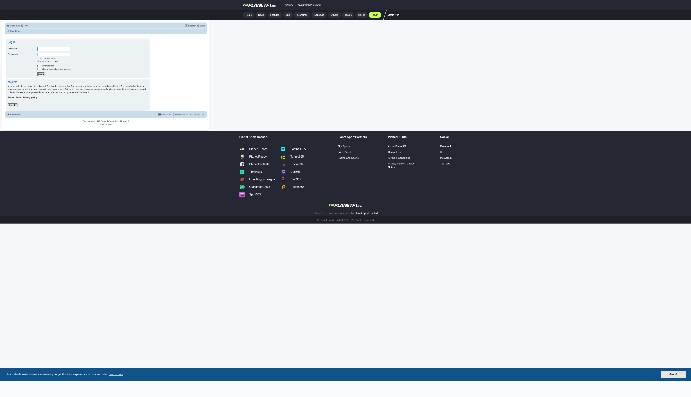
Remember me (47, 66)
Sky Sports (344, 146)
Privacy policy (30, 97)
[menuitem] (24, 26)
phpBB (96, 121)
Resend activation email (47, 61)
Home (249, 15)
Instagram (446, 157)
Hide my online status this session (55, 69)
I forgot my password (46, 58)
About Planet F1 (397, 146)
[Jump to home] (259, 5)
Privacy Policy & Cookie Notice (401, 165)
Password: (13, 54)
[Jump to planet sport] (304, 5)
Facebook (445, 146)
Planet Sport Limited (366, 213)
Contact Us (394, 152)
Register (12, 105)
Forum (375, 15)
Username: (13, 48)
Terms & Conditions (399, 157)
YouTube (445, 163)
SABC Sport (344, 152)
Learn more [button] (116, 374)
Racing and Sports (348, 157)
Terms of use (14, 97)
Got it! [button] (673, 374)
